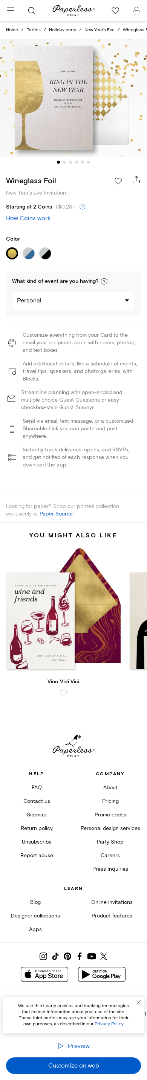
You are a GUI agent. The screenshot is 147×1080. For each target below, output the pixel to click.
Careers (110, 855)
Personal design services (110, 828)
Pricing (110, 801)
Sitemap (37, 815)
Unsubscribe (37, 842)
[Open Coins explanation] (82, 207)
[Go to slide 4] (76, 162)
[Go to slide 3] (70, 162)
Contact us (36, 801)
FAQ (37, 787)
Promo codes (110, 815)
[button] (104, 281)
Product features (112, 916)
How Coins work (28, 218)
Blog (35, 902)
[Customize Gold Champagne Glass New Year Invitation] (73, 98)
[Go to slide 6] (88, 162)
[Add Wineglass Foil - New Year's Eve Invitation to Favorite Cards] (118, 181)
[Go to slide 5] (82, 162)
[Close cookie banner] (138, 1002)
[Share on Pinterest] (67, 956)
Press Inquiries (110, 869)
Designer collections (35, 916)
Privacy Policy (109, 1024)
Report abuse (36, 855)
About (110, 787)
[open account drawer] (136, 10)
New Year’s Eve (99, 30)
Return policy (37, 828)
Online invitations (112, 902)
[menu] (10, 10)
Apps (35, 929)
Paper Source (56, 514)
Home (12, 30)
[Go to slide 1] (58, 162)
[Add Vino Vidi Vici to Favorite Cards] (63, 693)
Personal (29, 300)
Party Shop (110, 842)
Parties (33, 30)
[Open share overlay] (136, 179)
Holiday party (62, 30)
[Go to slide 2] (64, 162)
